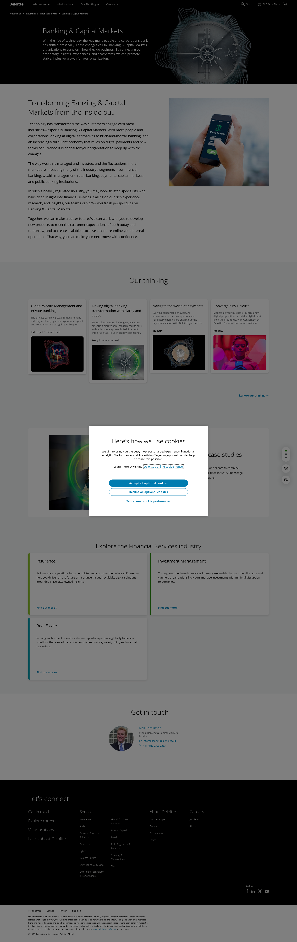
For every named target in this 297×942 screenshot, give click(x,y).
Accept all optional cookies (148, 483)
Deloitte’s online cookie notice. (163, 466)
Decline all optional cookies (148, 492)
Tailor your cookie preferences (148, 501)
